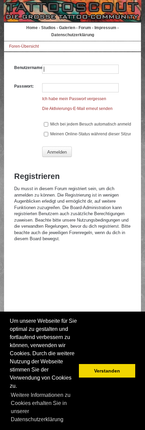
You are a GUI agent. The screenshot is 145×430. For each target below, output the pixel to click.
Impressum (105, 27)
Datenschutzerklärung (72, 34)
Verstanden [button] (107, 371)
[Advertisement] (72, 294)
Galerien (67, 27)
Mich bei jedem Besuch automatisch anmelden (92, 124)
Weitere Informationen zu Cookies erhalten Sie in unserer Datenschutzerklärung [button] (40, 407)
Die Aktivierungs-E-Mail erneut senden (77, 108)
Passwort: (24, 86)
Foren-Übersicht (24, 46)
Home (32, 27)
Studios (48, 27)
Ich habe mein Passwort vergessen (74, 98)
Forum (85, 27)
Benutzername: (29, 67)
